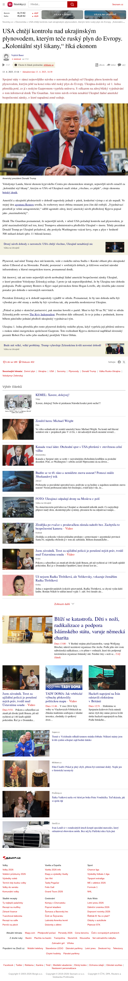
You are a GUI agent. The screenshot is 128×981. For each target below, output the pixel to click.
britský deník (9, 192)
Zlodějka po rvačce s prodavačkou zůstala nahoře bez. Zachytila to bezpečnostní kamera (78, 526)
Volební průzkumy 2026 (14, 874)
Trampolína (59, 938)
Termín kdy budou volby (14, 883)
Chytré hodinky (53, 953)
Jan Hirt (49, 878)
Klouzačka (85, 938)
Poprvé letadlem (53, 907)
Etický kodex (80, 965)
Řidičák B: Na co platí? (98, 916)
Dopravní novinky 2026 (98, 911)
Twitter (19, 965)
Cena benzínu (82, 933)
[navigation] (3, 4)
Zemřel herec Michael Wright (54, 421)
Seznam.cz (117, 4)
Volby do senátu (10, 887)
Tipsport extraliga (95, 878)
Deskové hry (104, 948)
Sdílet (113, 64)
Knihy (38, 585)
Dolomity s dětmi (53, 924)
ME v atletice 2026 (96, 883)
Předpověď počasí (47, 933)
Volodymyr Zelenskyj (12, 375)
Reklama (29, 965)
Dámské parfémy (74, 948)
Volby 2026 (7, 869)
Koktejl (39, 533)
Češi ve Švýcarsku (54, 916)
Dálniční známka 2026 (98, 907)
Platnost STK (93, 924)
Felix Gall (49, 887)
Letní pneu (90, 948)
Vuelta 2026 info (53, 869)
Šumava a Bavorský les (56, 911)
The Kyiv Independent (42, 314)
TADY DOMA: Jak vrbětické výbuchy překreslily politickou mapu (64, 697)
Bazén (28, 938)
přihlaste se (49, 64)
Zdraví (38, 481)
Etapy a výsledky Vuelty (56, 874)
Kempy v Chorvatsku (55, 903)
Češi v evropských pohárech (105, 933)
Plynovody (74, 371)
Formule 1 (92, 887)
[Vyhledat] (72, 4)
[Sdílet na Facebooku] (119, 362)
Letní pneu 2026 (95, 903)
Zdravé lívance (9, 911)
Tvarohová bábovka (12, 916)
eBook (102, 64)
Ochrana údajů (96, 965)
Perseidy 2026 (65, 933)
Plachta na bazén (42, 938)
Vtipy (38, 399)
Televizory (118, 948)
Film (37, 425)
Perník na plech (10, 924)
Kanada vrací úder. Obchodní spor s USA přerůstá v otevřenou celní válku (79, 449)
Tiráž (48, 965)
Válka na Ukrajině (11, 248)
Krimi (38, 559)
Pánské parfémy (71, 953)
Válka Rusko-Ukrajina (109, 371)
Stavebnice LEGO (54, 948)
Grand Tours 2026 (54, 891)
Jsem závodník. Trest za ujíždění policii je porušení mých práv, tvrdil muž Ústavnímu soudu (79, 552)
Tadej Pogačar (52, 883)
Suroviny (61, 371)
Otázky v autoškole (96, 920)
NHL (89, 891)
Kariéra (39, 965)
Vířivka (70, 943)
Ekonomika (41, 455)
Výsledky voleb (9, 878)
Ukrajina (42, 371)
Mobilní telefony (35, 948)
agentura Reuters (24, 204)
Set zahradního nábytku (104, 938)
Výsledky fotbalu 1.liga (98, 874)
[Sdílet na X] (124, 362)
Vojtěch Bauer (17, 55)
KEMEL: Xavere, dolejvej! (52, 395)
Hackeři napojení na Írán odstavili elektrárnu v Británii (104, 697)
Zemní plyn (29, 371)
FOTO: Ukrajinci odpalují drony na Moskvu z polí (68, 499)
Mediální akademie (62, 965)
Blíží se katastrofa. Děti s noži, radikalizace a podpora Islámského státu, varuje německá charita (89, 628)
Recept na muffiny (11, 907)
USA (51, 371)
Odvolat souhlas (114, 965)
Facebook (8, 965)
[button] (64, 139)
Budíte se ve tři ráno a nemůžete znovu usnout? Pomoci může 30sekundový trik (75, 475)
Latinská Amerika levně (56, 920)
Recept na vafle (10, 920)
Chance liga (93, 869)
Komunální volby (10, 891)
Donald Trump (89, 371)
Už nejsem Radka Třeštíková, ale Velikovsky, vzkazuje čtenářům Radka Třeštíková (76, 578)
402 (124, 65)
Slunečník (72, 938)
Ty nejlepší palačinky (12, 903)
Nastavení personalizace (64, 968)
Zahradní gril (58, 943)
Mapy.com (30, 933)
